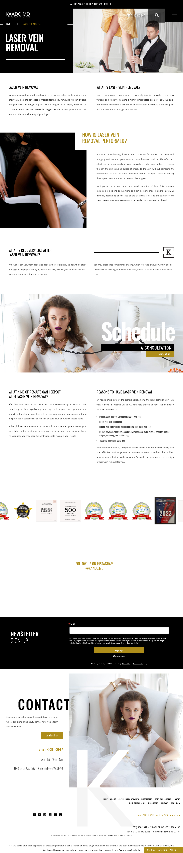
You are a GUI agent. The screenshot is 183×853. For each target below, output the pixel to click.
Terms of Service (138, 664)
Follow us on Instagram (94, 565)
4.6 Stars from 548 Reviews (153, 815)
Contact (44, 704)
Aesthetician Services (129, 799)
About (113, 799)
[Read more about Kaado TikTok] (60, 814)
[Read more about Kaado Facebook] (34, 814)
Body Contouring (163, 799)
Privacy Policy (126, 664)
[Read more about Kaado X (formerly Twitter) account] (39, 814)
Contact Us (164, 354)
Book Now (175, 803)
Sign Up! (119, 650)
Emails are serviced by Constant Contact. (125, 643)
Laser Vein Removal (32, 24)
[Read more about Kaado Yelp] (55, 814)
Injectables (146, 799)
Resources (153, 803)
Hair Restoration (137, 803)
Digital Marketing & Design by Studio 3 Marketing (97, 835)
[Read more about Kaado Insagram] (44, 814)
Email (72, 624)
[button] (174, 15)
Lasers (17, 24)
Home (8, 24)
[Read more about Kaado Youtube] (50, 814)
